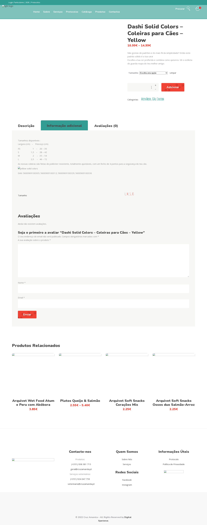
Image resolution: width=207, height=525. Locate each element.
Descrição (26, 126)
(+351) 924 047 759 (80, 479)
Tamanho (133, 72)
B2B (27, 2)
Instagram (127, 484)
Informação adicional (64, 125)
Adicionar (173, 87)
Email (21, 297)
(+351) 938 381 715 (81, 464)
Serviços (127, 464)
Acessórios (146, 99)
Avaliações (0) (106, 126)
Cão (154, 99)
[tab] (26, 125)
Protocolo (174, 459)
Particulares (19, 2)
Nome (21, 282)
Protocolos (35, 2)
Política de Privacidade (174, 464)
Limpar (173, 72)
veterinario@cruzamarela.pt (81, 483)
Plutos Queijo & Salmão (80, 400)
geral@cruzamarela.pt (81, 469)
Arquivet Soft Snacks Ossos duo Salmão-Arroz (174, 402)
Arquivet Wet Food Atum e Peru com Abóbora (33, 402)
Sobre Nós (127, 459)
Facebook (127, 479)
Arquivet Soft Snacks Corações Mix (127, 402)
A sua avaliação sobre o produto (34, 240)
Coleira (160, 99)
